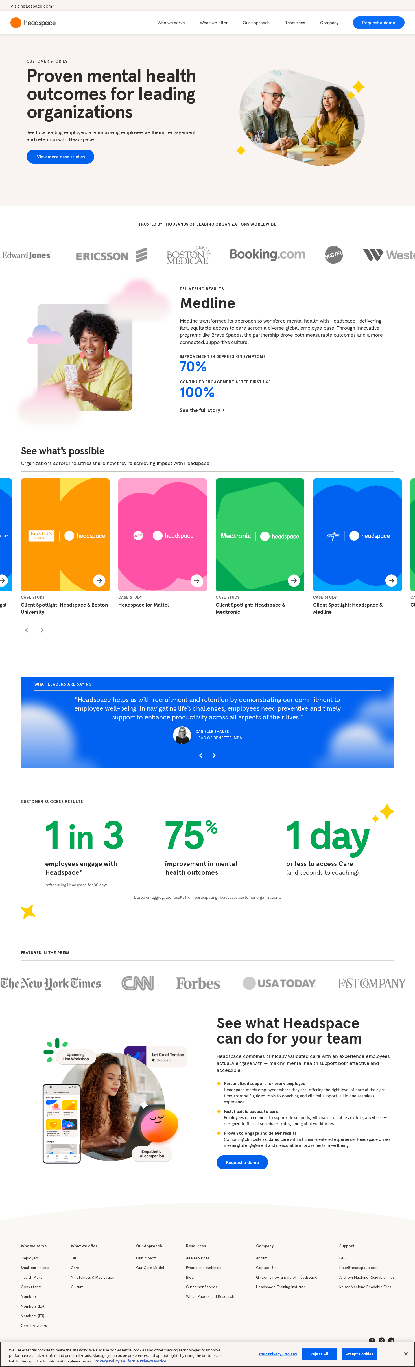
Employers (30, 1258)
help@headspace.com (359, 1268)
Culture (77, 1287)
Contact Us (266, 1268)
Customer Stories (201, 1287)
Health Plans (31, 1277)
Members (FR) (32, 1316)
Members (29, 1297)
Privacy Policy (107, 1361)
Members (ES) (32, 1307)
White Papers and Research (210, 1297)
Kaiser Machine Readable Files (365, 1287)
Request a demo (378, 22)
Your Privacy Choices (278, 1353)
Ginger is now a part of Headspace (286, 1277)
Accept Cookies (359, 1353)
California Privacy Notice (143, 1361)
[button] (175, 23)
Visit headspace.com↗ (32, 6)
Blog (190, 1277)
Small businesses (35, 1268)
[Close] (406, 1354)
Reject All (319, 1353)
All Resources (197, 1258)
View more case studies (60, 156)
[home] (33, 22)
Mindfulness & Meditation (92, 1277)
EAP (74, 1258)
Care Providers (34, 1326)
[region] (207, 1354)
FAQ (342, 1258)
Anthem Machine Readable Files (366, 1277)
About (261, 1258)
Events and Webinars (203, 1268)
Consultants (31, 1287)
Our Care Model (150, 1268)
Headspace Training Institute (281, 1287)
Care (75, 1268)
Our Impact (146, 1258)
